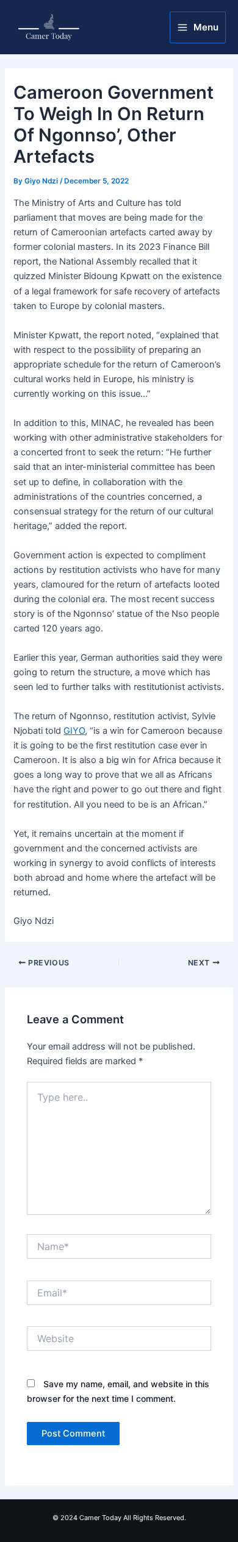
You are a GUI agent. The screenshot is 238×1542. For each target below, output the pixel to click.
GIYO (74, 730)
